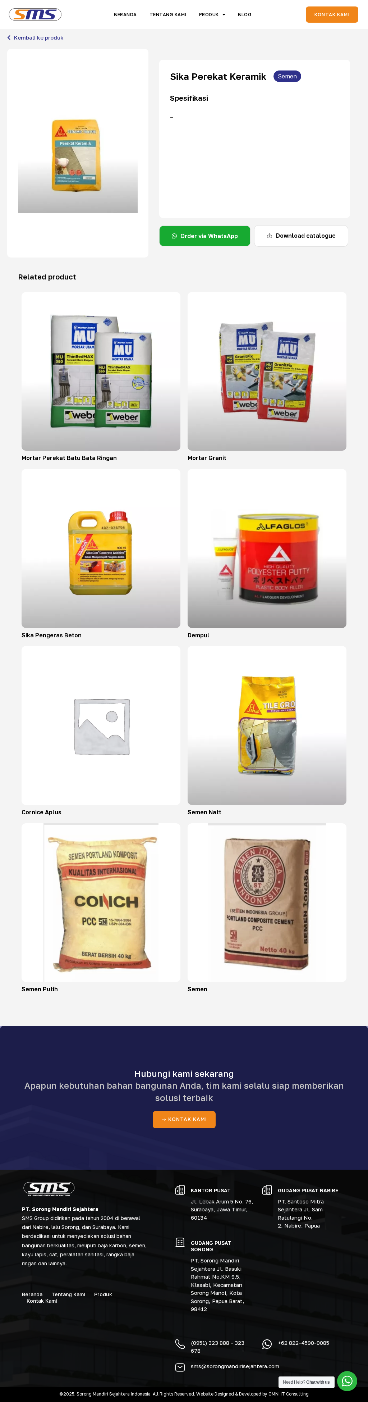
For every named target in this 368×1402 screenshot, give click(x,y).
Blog (245, 14)
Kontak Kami (42, 1301)
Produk (209, 14)
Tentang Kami (168, 14)
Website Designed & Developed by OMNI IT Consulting (252, 1394)
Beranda (125, 14)
